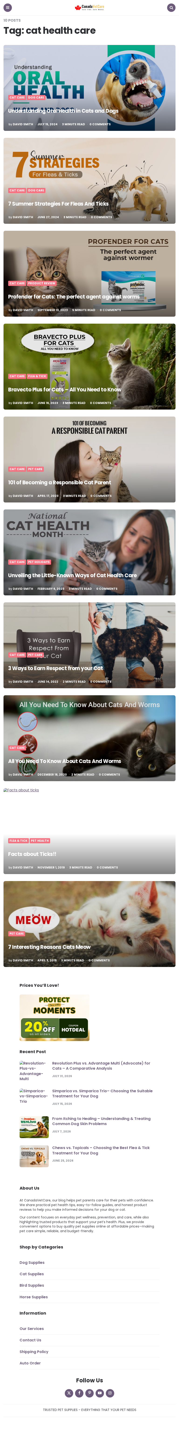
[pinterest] (89, 1393)
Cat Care (17, 97)
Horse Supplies (34, 1297)
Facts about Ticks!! (32, 854)
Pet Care (35, 469)
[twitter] (69, 1393)
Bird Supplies (32, 1285)
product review (41, 283)
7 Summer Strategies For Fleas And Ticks (58, 203)
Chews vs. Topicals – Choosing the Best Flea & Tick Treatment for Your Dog (101, 1150)
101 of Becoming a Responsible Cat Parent (59, 482)
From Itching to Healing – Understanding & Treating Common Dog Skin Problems (101, 1121)
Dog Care (36, 97)
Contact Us (30, 1340)
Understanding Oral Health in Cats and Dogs (63, 111)
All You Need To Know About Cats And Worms (64, 761)
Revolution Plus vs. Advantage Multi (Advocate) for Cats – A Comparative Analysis (101, 1066)
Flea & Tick (37, 376)
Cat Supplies (32, 1274)
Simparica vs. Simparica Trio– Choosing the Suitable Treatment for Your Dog (102, 1093)
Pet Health (40, 840)
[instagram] (110, 1393)
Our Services (32, 1328)
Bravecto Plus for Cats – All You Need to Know (64, 389)
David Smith (23, 124)
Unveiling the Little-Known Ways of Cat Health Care (72, 575)
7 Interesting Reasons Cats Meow (49, 947)
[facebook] (79, 1393)
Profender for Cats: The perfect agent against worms (74, 296)
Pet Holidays (39, 562)
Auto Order (30, 1363)
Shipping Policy (34, 1351)
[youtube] (100, 1393)
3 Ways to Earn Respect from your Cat (55, 668)
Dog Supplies (32, 1262)
